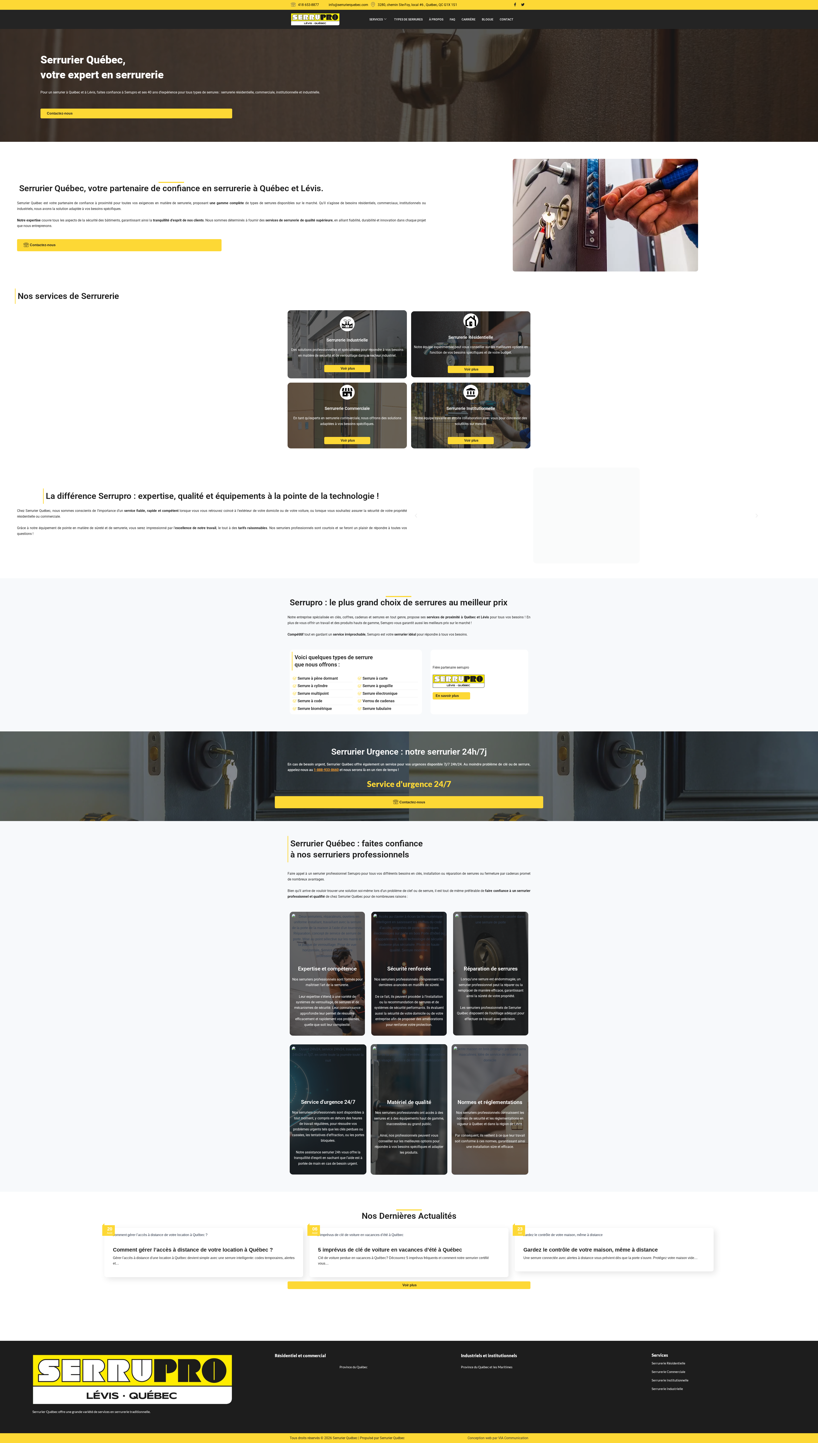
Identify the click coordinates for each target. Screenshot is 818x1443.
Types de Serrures (408, 19)
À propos (436, 19)
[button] (416, 515)
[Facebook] (515, 5)
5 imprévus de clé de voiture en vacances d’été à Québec (390, 1250)
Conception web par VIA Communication (498, 1438)
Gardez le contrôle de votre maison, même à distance (590, 1250)
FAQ (452, 19)
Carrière (468, 19)
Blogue (487, 19)
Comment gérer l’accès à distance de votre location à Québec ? (193, 1250)
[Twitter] (523, 5)
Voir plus (348, 368)
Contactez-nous (60, 113)
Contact (506, 19)
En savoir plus (447, 696)
